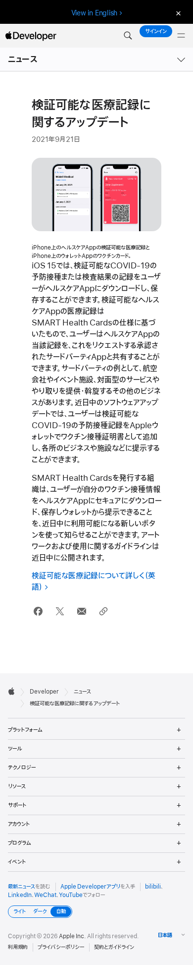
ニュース (23, 59)
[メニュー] (181, 36)
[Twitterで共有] (59, 611)
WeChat (45, 895)
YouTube (71, 895)
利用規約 (18, 947)
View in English (94, 13)
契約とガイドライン (114, 947)
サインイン (156, 31)
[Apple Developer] (30, 36)
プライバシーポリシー (61, 947)
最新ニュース (21, 886)
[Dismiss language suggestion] (177, 13)
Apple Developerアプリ (90, 886)
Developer (44, 691)
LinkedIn (20, 895)
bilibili (153, 886)
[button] (128, 36)
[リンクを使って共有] (103, 611)
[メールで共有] (81, 611)
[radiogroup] (40, 911)
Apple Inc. (72, 936)
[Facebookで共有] (38, 611)
